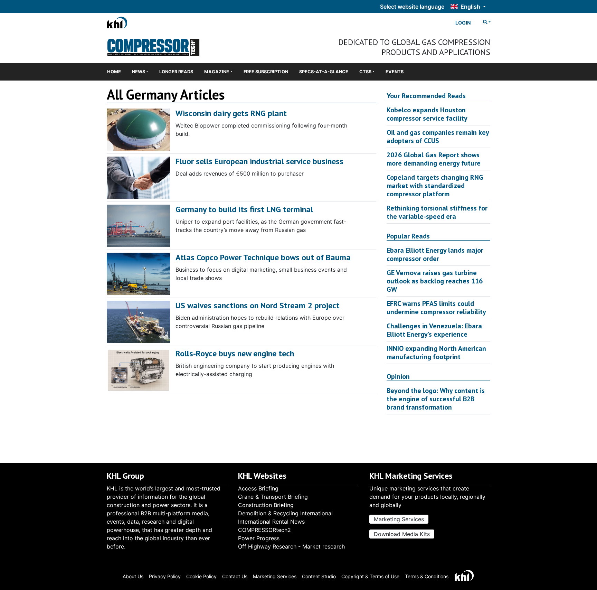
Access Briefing (258, 488)
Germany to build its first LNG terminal (244, 209)
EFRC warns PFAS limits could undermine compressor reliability (436, 307)
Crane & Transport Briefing (273, 496)
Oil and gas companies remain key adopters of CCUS (438, 136)
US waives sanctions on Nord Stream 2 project (258, 305)
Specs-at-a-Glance (323, 71)
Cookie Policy (201, 576)
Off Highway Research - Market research (291, 546)
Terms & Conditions (426, 576)
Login (463, 23)
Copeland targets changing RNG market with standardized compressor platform (435, 185)
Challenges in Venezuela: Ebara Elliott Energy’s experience (434, 330)
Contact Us (234, 576)
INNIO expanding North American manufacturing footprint (436, 352)
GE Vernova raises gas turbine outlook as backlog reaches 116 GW (435, 281)
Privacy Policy (165, 576)
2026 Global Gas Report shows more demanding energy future (434, 159)
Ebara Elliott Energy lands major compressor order (435, 254)
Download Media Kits (402, 534)
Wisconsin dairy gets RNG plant (231, 113)
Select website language (412, 6)
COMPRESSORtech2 (264, 529)
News (138, 71)
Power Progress (258, 538)
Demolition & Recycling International (285, 513)
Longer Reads (176, 71)
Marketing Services (399, 519)
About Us (133, 576)
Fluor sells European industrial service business (259, 161)
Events (395, 71)
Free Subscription (266, 71)
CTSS (365, 71)
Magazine (216, 71)
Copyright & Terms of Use (370, 576)
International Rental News (271, 521)
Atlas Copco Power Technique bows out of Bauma (263, 257)
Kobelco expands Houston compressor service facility (427, 114)
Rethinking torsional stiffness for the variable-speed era (437, 212)
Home (114, 71)
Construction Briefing (266, 505)
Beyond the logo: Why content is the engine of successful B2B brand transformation (436, 399)
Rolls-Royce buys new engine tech (235, 353)
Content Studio (319, 576)
